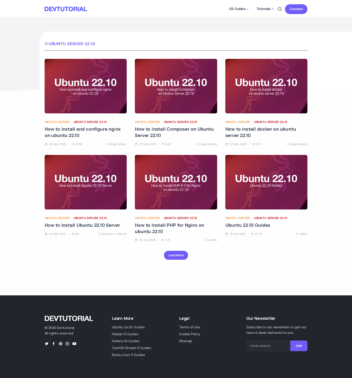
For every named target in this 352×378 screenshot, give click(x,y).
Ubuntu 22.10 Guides (247, 225)
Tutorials (263, 9)
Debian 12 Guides (125, 334)
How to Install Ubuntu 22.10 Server (82, 225)
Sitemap (185, 341)
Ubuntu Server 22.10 (90, 122)
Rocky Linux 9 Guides (128, 355)
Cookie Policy (189, 334)
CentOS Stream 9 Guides (131, 348)
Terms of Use (189, 327)
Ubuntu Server (57, 122)
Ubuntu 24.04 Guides (128, 327)
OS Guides (237, 9)
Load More (175, 255)
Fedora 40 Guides (126, 341)
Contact (296, 9)
